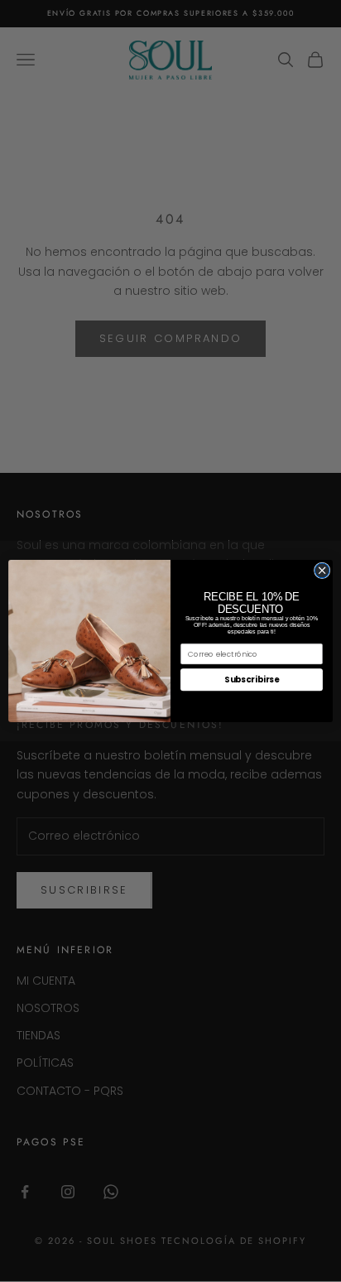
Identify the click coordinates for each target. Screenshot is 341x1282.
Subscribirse (251, 680)
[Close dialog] (322, 570)
